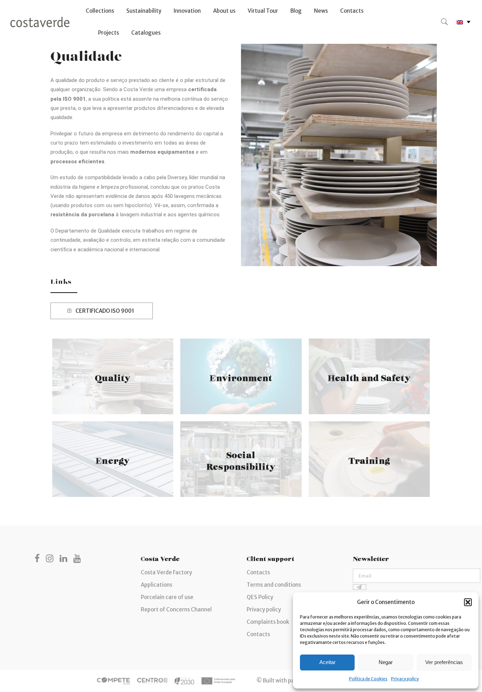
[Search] (444, 21)
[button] (467, 602)
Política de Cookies (368, 678)
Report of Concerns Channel (176, 609)
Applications (156, 584)
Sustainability (143, 10)
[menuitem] (463, 22)
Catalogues (146, 32)
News (321, 10)
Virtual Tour (263, 10)
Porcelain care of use (167, 597)
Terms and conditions (274, 584)
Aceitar (327, 662)
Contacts (351, 10)
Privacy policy (405, 678)
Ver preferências (444, 662)
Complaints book (268, 621)
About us (224, 10)
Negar (386, 662)
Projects (108, 32)
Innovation (187, 10)
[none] (463, 22)
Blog (296, 10)
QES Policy (260, 597)
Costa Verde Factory (166, 572)
